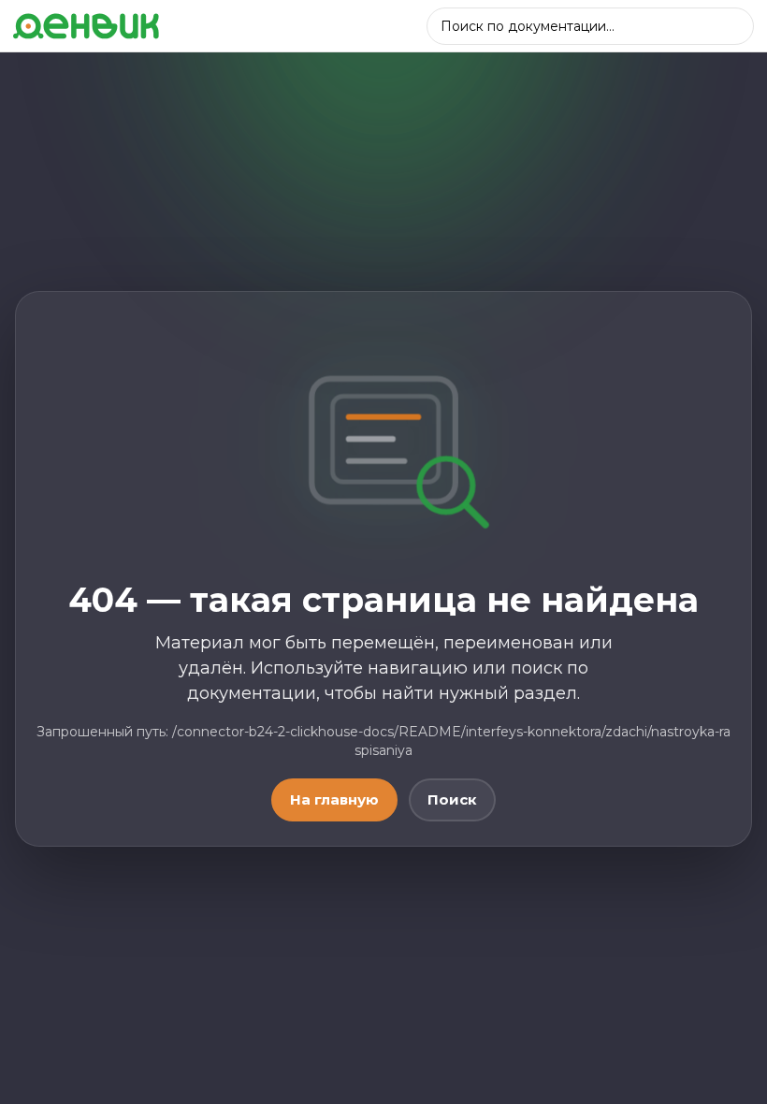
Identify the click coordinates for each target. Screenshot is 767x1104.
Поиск (452, 799)
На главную (334, 799)
